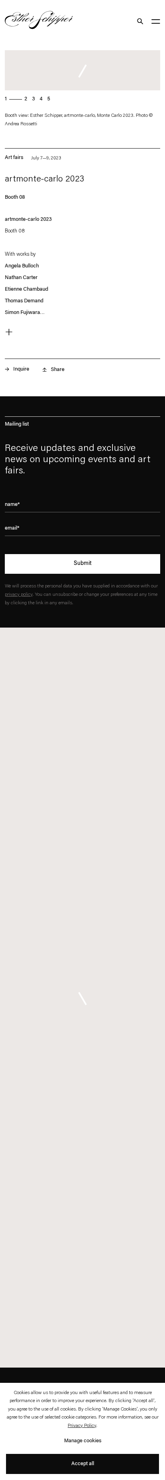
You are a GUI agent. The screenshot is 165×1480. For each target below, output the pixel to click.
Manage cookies (82, 1440)
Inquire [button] (21, 369)
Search (139, 21)
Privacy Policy (82, 1425)
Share (57, 369)
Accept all (82, 1463)
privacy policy (18, 594)
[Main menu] (155, 22)
